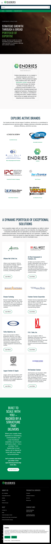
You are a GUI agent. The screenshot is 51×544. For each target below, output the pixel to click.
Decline (7, 537)
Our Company (5, 493)
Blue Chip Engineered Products (13, 160)
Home (3, 10)
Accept (14, 537)
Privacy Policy (7, 540)
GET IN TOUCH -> (13, 469)
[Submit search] (49, 7)
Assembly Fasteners (37, 142)
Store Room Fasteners (13, 197)
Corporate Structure (18, 10)
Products (28, 493)
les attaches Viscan (37, 197)
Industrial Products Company (13, 179)
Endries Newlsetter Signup (7, 519)
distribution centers (21, 82)
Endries (37, 161)
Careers (3, 500)
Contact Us (4, 510)
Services (28, 498)
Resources (28, 500)
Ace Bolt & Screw (13, 139)
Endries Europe (5, 502)
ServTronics (38, 179)
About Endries (9, 10)
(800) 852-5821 (29, 511)
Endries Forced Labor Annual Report (9, 517)
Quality (3, 498)
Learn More (8, 276)
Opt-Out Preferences (15, 540)
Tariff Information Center (7, 514)
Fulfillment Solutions (30, 495)
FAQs (3, 512)
